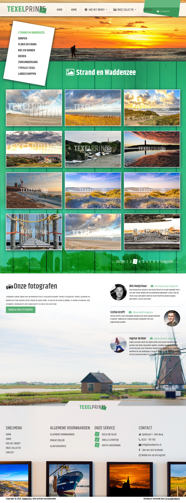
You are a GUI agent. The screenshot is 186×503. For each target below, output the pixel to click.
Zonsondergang (28, 62)
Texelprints (27, 499)
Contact (147, 10)
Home (59, 10)
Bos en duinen (26, 50)
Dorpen (22, 38)
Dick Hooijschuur (138, 286)
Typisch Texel (26, 68)
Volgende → (169, 262)
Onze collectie (125, 10)
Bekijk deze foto (37, 117)
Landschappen (27, 74)
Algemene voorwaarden (62, 435)
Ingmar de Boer (137, 338)
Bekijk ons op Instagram (153, 455)
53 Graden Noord (172, 499)
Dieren (22, 56)
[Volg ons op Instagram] (140, 459)
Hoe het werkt (97, 10)
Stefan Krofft (117, 312)
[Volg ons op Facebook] (139, 461)
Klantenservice (58, 446)
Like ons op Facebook (152, 450)
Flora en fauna (27, 44)
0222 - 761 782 (148, 440)
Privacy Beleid (57, 440)
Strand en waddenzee (31, 32)
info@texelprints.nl (151, 445)
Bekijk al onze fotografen (21, 310)
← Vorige (118, 262)
